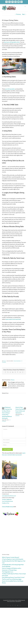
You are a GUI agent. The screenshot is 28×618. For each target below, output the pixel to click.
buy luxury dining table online (12, 42)
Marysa (4, 360)
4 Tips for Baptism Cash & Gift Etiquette (12, 559)
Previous (18, 14)
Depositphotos (18, 601)
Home (15, 360)
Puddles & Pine (5, 503)
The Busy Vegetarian (7, 499)
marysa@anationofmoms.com (9, 495)
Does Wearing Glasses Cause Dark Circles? (13, 577)
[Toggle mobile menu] (25, 6)
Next (23, 14)
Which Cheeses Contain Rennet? (10, 557)
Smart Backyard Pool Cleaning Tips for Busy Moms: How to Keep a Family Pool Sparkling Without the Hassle (7, 413)
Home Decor (18, 360)
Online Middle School (7, 506)
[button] (3, 408)
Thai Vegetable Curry (7, 572)
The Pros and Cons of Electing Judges (11, 579)
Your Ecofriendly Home (7, 501)
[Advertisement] (14, 537)
